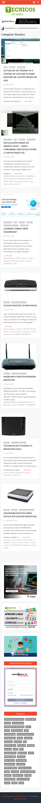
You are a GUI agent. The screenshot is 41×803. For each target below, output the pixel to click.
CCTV (28, 727)
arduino (7, 723)
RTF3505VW (15, 545)
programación (9, 764)
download (18, 742)
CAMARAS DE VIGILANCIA (14, 727)
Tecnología (21, 67)
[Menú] (3, 2)
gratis (15, 749)
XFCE (21, 783)
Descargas (7, 139)
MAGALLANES (10, 757)
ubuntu (7, 783)
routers (28, 261)
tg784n (19, 331)
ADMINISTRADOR (9, 402)
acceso (5, 472)
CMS (26, 730)
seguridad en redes (29, 545)
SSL (11, 181)
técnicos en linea (23, 779)
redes (22, 261)
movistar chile (27, 540)
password (12, 329)
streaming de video (21, 181)
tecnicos (28, 775)
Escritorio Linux (10, 745)
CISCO (18, 258)
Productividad (21, 760)
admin (12, 472)
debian (19, 738)
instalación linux (10, 753)
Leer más (28, 101)
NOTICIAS (14, 261)
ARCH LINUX (30, 719)
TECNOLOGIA (10, 779)
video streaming (14, 184)
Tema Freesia (21, 799)
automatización (18, 723)
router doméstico (24, 542)
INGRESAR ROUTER (25, 402)
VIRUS (14, 783)
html (21, 749)
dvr (25, 742)
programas (20, 764)
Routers (12, 67)
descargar (28, 738)
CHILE (7, 730)
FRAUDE (31, 745)
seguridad (14, 772)
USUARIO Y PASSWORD (22, 334)
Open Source (9, 760)
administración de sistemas (14, 719)
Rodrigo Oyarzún (25, 768)
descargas (8, 742)
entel (5, 329)
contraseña (7, 540)
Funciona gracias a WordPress (13, 796)
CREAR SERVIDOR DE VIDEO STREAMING (18, 176)
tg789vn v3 (17, 475)
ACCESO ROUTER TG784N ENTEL (20, 305)
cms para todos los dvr (25, 734)
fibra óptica (17, 540)
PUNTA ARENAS (10, 768)
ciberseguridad (8, 258)
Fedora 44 (21, 745)
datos (24, 258)
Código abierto (10, 738)
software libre (18, 775)
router (19, 329)
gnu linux (8, 749)
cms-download (10, 734)
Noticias (22, 222)
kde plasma (22, 753)
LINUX (30, 258)
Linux (5, 67)
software (8, 775)
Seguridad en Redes (10, 225)
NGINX (12, 179)
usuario (26, 331)
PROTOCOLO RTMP (24, 179)
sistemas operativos (28, 772)
